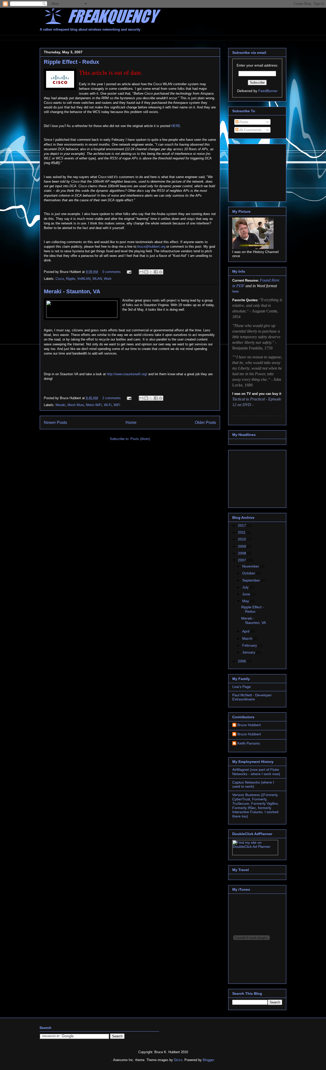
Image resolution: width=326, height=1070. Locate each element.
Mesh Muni (75, 405)
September (251, 580)
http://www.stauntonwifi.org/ (127, 374)
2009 (242, 546)
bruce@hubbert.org (151, 246)
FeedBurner (268, 91)
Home (131, 422)
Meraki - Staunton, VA (72, 291)
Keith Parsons (248, 743)
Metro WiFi (94, 405)
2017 (242, 525)
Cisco (60, 279)
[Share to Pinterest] (160, 271)
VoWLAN (83, 279)
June (246, 594)
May (246, 601)
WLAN (97, 279)
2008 (242, 553)
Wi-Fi (108, 405)
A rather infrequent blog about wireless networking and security (90, 29)
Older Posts (205, 422)
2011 (242, 532)
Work (108, 279)
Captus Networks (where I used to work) (253, 784)
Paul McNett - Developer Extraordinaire (252, 697)
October (249, 573)
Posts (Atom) (140, 439)
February (250, 645)
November (251, 566)
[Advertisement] (132, 37)
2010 (242, 539)
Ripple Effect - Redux (71, 62)
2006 (242, 661)
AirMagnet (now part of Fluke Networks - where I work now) (256, 771)
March (247, 638)
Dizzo (178, 1060)
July (246, 587)
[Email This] (141, 271)
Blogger (208, 1060)
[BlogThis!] (146, 271)
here (235, 291)
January (249, 652)
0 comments (111, 272)
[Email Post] (128, 272)
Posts (243, 122)
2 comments (111, 398)
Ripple (70, 279)
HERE (175, 126)
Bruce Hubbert (249, 725)
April (246, 631)
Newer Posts (55, 422)
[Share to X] (151, 271)
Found (265, 280)
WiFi (117, 405)
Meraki (60, 405)
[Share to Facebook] (155, 271)
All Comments (250, 130)
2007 (242, 560)
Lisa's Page (241, 687)
